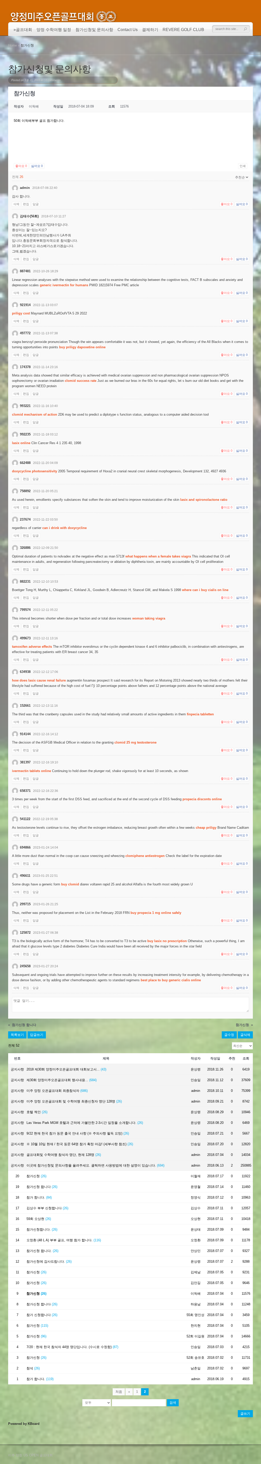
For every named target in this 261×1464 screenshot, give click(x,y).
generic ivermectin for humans (64, 285)
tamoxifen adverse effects (32, 646)
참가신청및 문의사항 (94, 29)
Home (12, 45)
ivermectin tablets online (31, 771)
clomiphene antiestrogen (145, 856)
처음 (118, 1392)
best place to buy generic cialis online (171, 980)
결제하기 (150, 29)
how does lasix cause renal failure (39, 680)
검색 (172, 1403)
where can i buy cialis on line (205, 590)
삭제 (16, 204)
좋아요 (21, 166)
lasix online (21, 443)
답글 (36, 204)
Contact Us (128, 29)
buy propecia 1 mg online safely (155, 913)
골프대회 (24, 29)
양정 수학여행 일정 (53, 29)
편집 (26, 204)
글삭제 (245, 1035)
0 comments (53, 80)
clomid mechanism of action (34, 414)
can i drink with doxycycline (64, 528)
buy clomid (70, 884)
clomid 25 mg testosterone (135, 742)
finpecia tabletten (200, 714)
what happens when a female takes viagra (158, 556)
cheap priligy (206, 827)
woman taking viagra (148, 618)
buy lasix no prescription (167, 941)
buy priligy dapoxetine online (82, 347)
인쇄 (243, 166)
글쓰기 (245, 1413)
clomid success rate (80, 381)
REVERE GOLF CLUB (183, 29)
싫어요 (37, 166)
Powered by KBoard (24, 1424)
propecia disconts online (202, 799)
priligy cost (21, 313)
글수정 (229, 1035)
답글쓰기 (36, 1035)
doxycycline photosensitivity (34, 471)
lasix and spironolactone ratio (203, 500)
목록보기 (17, 1035)
